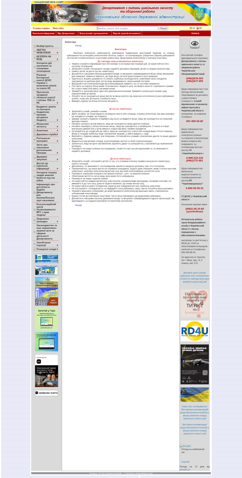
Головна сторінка (41, 28)
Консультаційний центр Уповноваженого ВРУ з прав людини (46, 209)
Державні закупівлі (41, 158)
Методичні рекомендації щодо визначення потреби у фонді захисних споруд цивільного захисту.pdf (194, 429)
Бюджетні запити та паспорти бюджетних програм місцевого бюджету (46, 113)
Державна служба (46, 134)
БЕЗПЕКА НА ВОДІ (43, 57)
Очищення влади (46, 249)
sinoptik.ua (185, 469)
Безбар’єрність (45, 46)
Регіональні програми (43, 139)
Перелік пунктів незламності (126, 33)
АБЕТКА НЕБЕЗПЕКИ (43, 51)
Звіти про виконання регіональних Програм (44, 148)
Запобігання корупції (43, 244)
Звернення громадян (42, 220)
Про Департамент (66, 33)
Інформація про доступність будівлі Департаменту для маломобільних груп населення (45, 192)
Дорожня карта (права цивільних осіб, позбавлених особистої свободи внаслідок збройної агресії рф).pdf (194, 277)
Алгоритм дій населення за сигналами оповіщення (44, 67)
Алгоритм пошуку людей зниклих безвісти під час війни (46, 176)
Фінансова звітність (42, 125)
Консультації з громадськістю (94, 33)
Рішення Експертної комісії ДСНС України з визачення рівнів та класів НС (46, 82)
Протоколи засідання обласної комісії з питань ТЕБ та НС (45, 97)
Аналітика (42, 130)
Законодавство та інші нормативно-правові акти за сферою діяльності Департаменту (46, 232)
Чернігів (185, 461)
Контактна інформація (44, 33)
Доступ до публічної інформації (42, 166)
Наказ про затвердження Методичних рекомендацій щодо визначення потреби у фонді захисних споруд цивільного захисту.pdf (194, 412)
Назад (78, 45)
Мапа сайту (58, 28)
